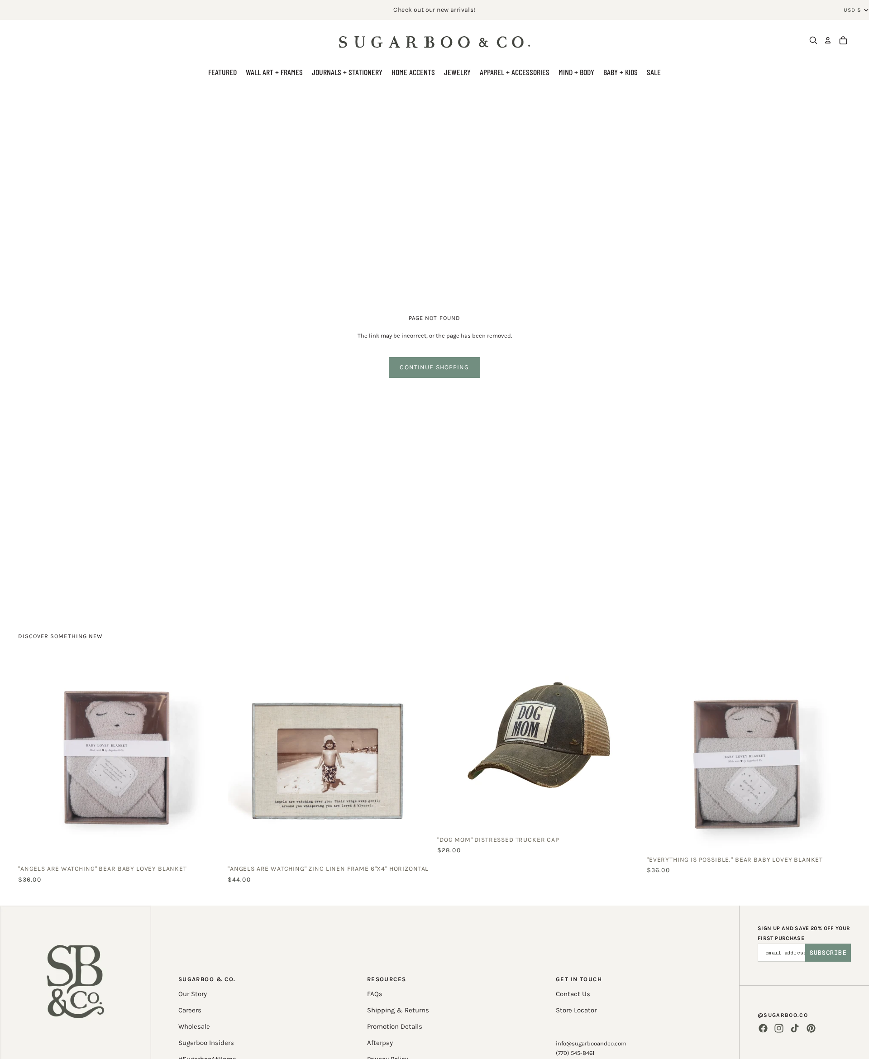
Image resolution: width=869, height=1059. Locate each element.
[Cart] (843, 40)
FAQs (374, 994)
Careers (189, 1010)
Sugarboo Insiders (206, 1043)
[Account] (828, 40)
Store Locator (576, 1010)
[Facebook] (763, 1028)
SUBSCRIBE (828, 953)
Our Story (192, 994)
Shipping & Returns (398, 1010)
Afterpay (380, 1043)
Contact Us (573, 994)
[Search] (813, 40)
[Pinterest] (811, 1028)
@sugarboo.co (783, 1015)
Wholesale (194, 1026)
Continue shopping (434, 367)
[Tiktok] (794, 1028)
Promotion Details (394, 1026)
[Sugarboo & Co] (434, 40)
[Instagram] (779, 1028)
